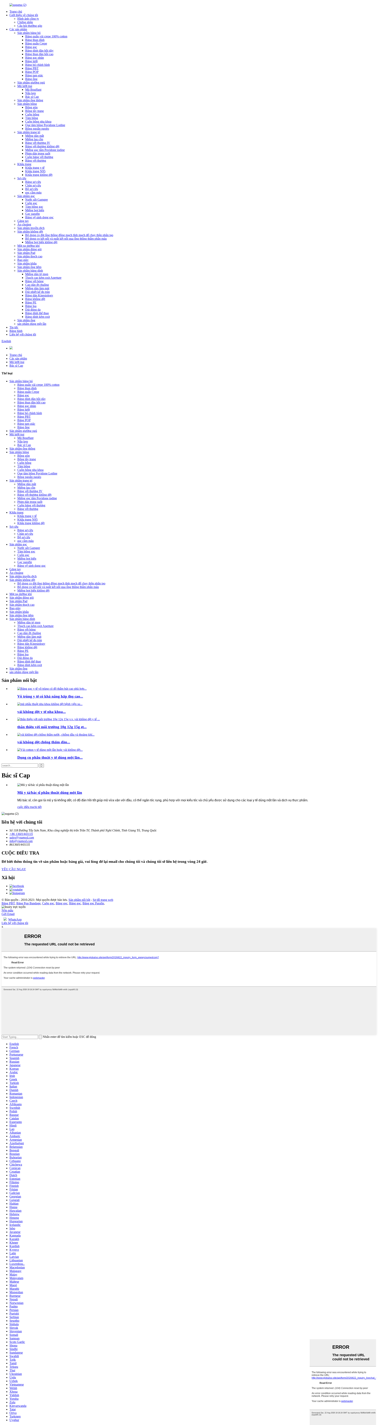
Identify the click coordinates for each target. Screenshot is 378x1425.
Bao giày (23, 260)
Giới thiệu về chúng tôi (23, 15)
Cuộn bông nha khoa (38, 121)
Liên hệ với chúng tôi (22, 334)
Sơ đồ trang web (103, 899)
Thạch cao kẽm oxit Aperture (43, 277)
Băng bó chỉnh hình (37, 64)
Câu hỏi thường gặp (29, 25)
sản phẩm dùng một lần (31, 323)
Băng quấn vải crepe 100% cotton (46, 36)
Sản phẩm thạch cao (29, 256)
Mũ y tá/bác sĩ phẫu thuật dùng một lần (49, 792)
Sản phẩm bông (27, 103)
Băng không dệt (35, 299)
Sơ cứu (21, 178)
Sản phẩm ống (26, 320)
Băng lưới (31, 61)
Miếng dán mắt (34, 135)
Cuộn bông (32, 114)
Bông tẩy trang (34, 111)
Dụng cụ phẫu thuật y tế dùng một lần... (50, 757)
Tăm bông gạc (34, 206)
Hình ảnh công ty (28, 18)
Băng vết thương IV (37, 142)
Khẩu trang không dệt (38, 174)
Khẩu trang (24, 164)
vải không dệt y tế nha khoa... (41, 712)
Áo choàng (24, 224)
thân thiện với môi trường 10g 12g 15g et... (52, 727)
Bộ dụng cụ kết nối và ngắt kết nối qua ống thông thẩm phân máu (66, 238)
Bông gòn (31, 107)
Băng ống (31, 79)
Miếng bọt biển (34, 210)
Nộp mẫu (7, 910)
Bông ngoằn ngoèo (37, 128)
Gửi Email (8, 914)
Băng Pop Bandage (28, 903)
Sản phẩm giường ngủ (31, 82)
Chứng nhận (25, 22)
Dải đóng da (33, 309)
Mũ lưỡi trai (24, 86)
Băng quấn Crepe (36, 43)
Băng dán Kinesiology (39, 295)
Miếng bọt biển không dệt (41, 242)
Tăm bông (31, 118)
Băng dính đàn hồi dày (39, 50)
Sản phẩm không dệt (30, 231)
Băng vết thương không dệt (42, 146)
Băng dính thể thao (37, 313)
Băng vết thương (35, 160)
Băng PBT (32, 68)
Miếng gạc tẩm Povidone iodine (45, 150)
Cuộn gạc (31, 203)
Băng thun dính (34, 40)
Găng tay (23, 221)
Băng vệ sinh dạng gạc (39, 217)
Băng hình (15, 331)
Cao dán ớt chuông (37, 284)
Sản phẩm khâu (27, 263)
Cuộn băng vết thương (39, 157)
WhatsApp (15, 919)
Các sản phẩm (18, 29)
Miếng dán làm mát (37, 288)
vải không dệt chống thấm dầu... (43, 742)
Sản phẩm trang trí (28, 132)
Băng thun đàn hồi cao (39, 54)
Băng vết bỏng (34, 281)
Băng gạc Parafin (93, 903)
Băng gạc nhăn (34, 57)
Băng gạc (31, 47)
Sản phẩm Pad (26, 252)
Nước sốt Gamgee (36, 199)
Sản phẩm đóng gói (29, 249)
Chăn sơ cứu (33, 185)
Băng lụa (30, 306)
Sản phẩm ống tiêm (29, 267)
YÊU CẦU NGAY (14, 869)
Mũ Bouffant (33, 89)
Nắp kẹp (30, 93)
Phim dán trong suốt (37, 153)
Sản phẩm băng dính (30, 270)
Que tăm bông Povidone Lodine (45, 125)
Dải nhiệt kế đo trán (37, 292)
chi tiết (37, 807)
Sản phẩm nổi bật (79, 899)
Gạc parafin (32, 213)
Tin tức (13, 327)
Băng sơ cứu (33, 182)
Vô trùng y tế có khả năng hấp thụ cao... (50, 696)
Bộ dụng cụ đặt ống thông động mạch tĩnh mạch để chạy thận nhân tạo (69, 235)
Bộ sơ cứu (31, 189)
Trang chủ (15, 11)
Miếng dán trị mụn (36, 274)
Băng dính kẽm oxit (37, 316)
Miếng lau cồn (34, 139)
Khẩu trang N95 (35, 171)
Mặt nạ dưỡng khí (28, 245)
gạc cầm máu (33, 192)
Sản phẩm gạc (26, 196)
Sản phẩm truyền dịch (30, 228)
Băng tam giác (34, 75)
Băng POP (32, 72)
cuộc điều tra (25, 807)
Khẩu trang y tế (34, 167)
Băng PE (30, 302)
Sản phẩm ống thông (30, 100)
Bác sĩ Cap (32, 96)
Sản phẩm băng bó (29, 32)
